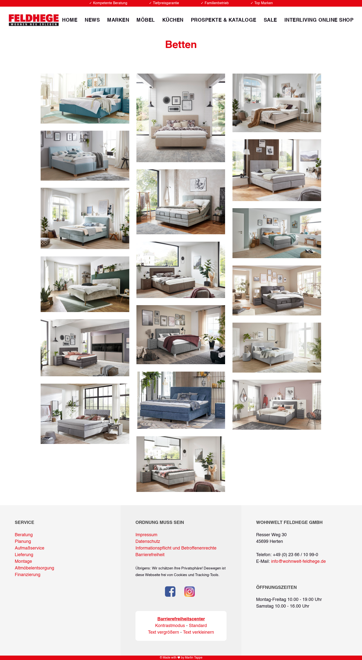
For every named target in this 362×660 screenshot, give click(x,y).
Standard (198, 626)
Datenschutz (147, 541)
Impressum (146, 535)
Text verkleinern (198, 632)
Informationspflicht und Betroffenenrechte (175, 548)
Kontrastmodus (170, 626)
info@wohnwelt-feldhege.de (298, 561)
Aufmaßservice (29, 548)
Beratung (24, 535)
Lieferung (24, 555)
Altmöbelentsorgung (34, 568)
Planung (23, 541)
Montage (23, 561)
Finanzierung (27, 575)
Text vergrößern (163, 632)
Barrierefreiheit (150, 555)
